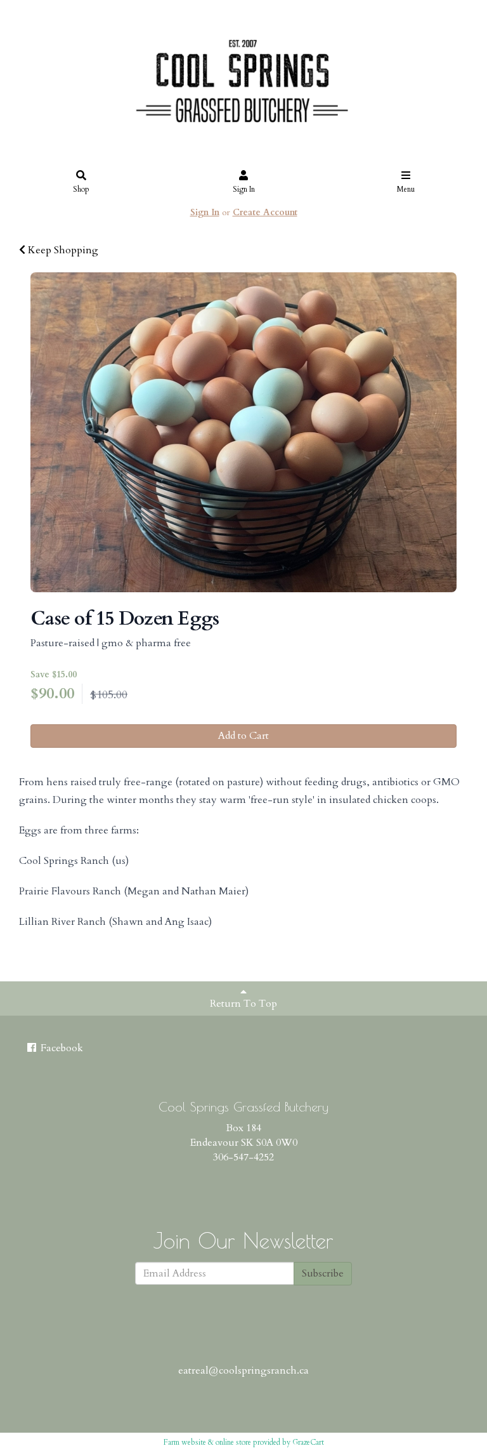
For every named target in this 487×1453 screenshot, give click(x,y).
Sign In (244, 189)
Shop (81, 189)
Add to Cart (243, 736)
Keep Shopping (61, 250)
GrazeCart (308, 1442)
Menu (406, 189)
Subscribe (323, 1273)
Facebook (60, 1048)
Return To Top (243, 1004)
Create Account (265, 212)
